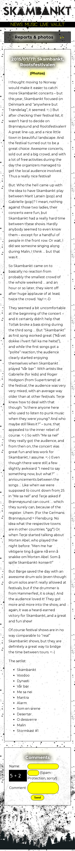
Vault (58, 24)
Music (31, 24)
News (16, 24)
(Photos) (37, 73)
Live (44, 24)
